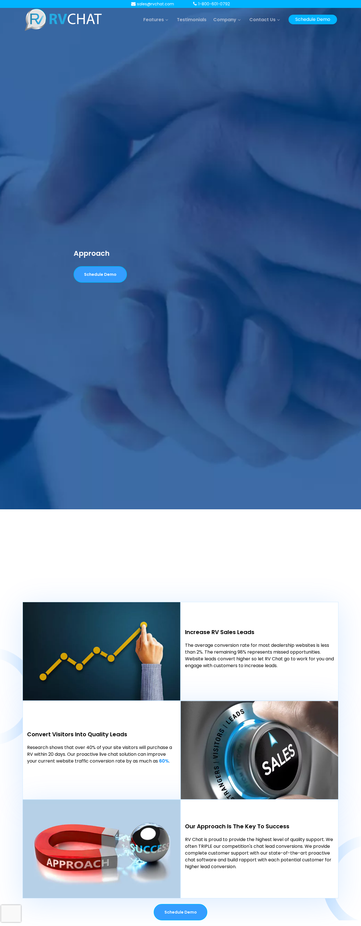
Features (153, 19)
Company (224, 19)
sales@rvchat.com (155, 4)
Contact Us (262, 19)
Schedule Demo (312, 19)
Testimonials (191, 19)
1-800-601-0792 (214, 4)
